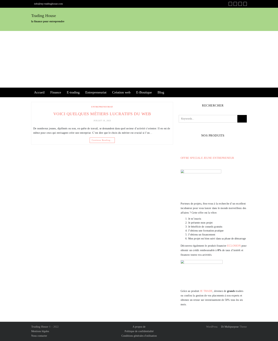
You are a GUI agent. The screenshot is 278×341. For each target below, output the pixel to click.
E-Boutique (144, 92)
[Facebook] (230, 3)
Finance (55, 92)
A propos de (139, 326)
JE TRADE (206, 291)
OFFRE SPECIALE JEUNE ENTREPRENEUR (207, 158)
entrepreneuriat (102, 107)
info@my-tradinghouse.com (48, 3)
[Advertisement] (139, 59)
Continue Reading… (102, 140)
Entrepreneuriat (95, 92)
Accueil (39, 92)
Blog (161, 92)
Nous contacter (39, 335)
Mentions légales (40, 331)
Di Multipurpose (229, 326)
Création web (121, 92)
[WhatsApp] (245, 3)
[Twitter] (235, 3)
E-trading (73, 92)
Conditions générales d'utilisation (139, 335)
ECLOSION (234, 245)
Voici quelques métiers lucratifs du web (102, 113)
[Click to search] (242, 119)
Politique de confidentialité (139, 331)
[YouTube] (240, 3)
